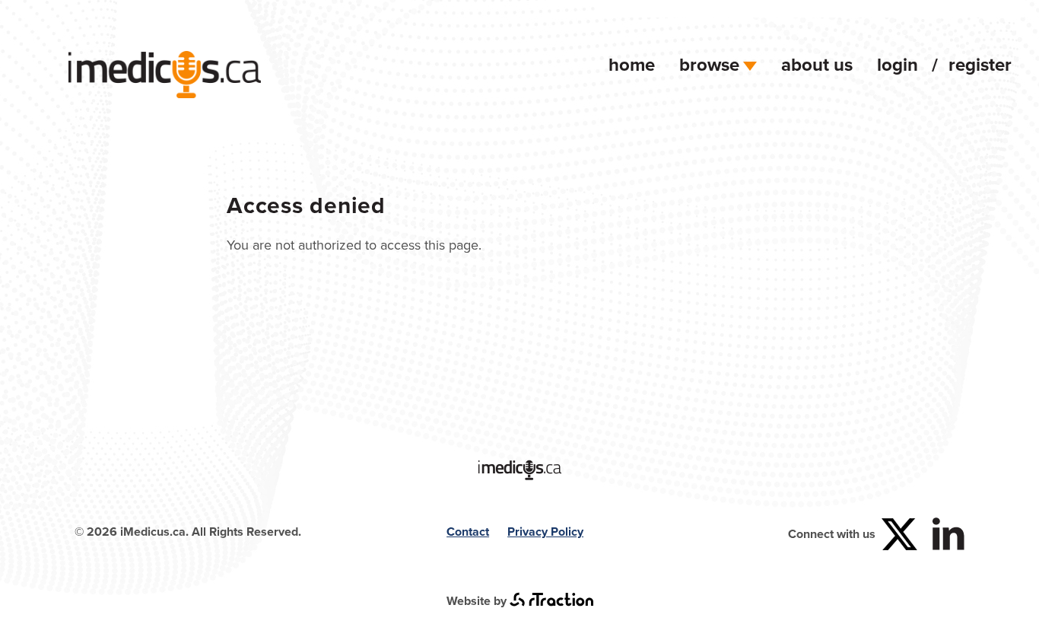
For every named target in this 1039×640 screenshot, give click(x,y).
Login (897, 64)
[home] (164, 93)
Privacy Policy (545, 531)
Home (631, 64)
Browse (709, 64)
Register (980, 64)
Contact (467, 531)
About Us (817, 64)
